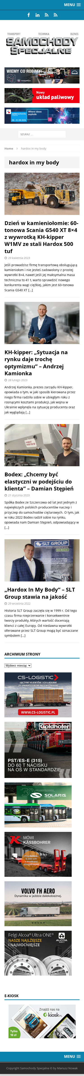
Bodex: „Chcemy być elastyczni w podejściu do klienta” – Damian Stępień (39, 481)
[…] (30, 290)
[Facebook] (29, 15)
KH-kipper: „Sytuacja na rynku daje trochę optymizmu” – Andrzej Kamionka (36, 362)
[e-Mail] (56, 15)
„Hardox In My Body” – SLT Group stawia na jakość (39, 593)
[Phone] (47, 15)
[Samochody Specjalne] (42, 43)
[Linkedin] (38, 15)
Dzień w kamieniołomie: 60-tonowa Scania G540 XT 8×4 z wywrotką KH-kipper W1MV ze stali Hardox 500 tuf (41, 237)
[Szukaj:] (42, 134)
